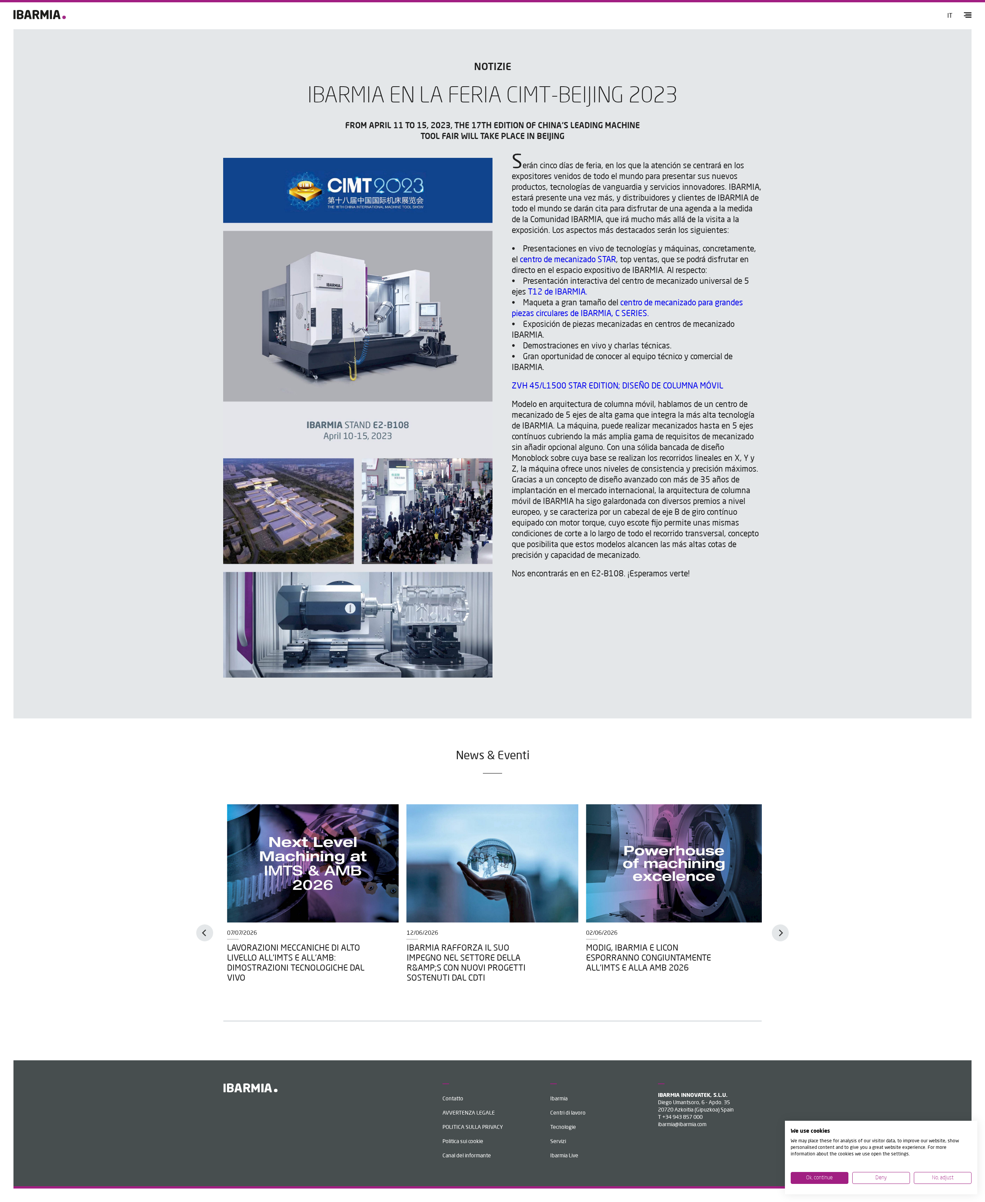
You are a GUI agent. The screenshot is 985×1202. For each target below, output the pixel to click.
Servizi (558, 1141)
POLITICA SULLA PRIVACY (472, 1127)
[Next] (780, 932)
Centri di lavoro (568, 1113)
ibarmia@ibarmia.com (682, 1124)
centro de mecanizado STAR (568, 260)
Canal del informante (466, 1155)
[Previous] (204, 932)
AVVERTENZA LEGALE (468, 1113)
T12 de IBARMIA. (558, 292)
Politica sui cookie (462, 1141)
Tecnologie (563, 1127)
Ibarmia (559, 1099)
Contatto (452, 1099)
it (949, 16)
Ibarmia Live (564, 1155)
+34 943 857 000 (682, 1117)
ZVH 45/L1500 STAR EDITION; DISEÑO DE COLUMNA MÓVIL (617, 386)
